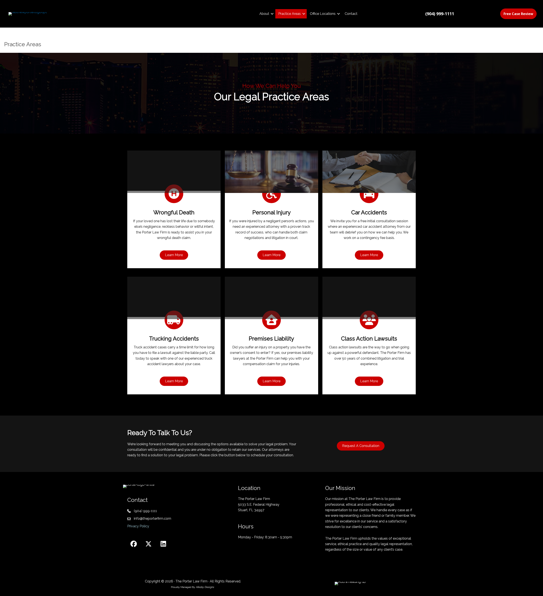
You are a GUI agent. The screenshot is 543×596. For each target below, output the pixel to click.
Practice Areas (289, 14)
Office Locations (323, 14)
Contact (351, 14)
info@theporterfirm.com (152, 518)
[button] (272, 13)
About (264, 14)
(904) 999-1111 (145, 511)
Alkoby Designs (205, 587)
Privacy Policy (138, 526)
